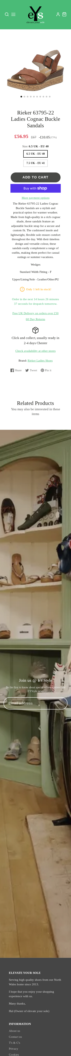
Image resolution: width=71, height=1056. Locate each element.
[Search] (7, 14)
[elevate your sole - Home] (35, 14)
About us (14, 1030)
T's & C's (14, 1042)
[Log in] (58, 14)
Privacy (13, 1048)
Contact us (15, 1036)
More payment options (36, 197)
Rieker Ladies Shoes (40, 360)
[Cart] (64, 14)
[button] (21, 96)
